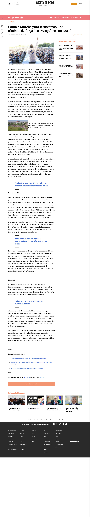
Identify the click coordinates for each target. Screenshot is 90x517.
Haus (45, 436)
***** (10, 349)
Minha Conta (58, 433)
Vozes (33, 433)
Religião (12, 22)
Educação (22, 449)
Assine (57, 436)
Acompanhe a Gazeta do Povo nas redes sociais (36, 424)
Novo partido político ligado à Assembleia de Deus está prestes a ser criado (31, 241)
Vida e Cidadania (23, 446)
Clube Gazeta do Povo (48, 444)
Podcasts (46, 446)
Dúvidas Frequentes (60, 446)
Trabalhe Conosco (59, 444)
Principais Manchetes (17, 393)
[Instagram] (60, 424)
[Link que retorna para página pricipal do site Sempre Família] (15, 17)
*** (9, 373)
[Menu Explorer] (9, 3)
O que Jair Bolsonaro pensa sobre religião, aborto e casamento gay (28, 358)
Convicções (34, 439)
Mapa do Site (10, 441)
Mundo (21, 439)
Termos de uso (11, 446)
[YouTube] (66, 424)
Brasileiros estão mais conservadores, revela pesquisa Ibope (27, 368)
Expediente (10, 439)
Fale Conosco (58, 439)
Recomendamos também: (16, 354)
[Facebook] (53, 424)
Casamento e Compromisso (53, 17)
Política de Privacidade (12, 444)
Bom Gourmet (46, 433)
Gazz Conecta (46, 439)
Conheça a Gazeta (11, 436)
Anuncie (57, 441)
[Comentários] (2, 19)
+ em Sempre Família (67, 42)
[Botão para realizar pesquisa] (13, 4)
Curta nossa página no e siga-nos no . (26, 377)
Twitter (41, 377)
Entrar (80, 3)
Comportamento (65, 17)
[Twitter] (57, 424)
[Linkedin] (63, 424)
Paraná (21, 436)
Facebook (27, 377)
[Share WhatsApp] (2, 26)
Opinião (33, 436)
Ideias (21, 452)
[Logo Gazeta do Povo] (74, 441)
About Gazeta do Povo (12, 449)
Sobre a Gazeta (11, 433)
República (22, 433)
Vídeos (45, 449)
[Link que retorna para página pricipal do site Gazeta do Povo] (45, 2)
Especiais (46, 452)
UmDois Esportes (23, 444)
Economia (22, 441)
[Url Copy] (2, 33)
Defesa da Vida (74, 17)
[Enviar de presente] (2, 36)
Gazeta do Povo (47, 441)
